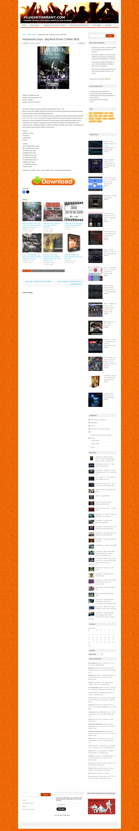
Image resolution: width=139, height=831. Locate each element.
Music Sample (95, 443)
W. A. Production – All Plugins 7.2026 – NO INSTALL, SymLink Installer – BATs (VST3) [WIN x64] (110, 361)
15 (109, 637)
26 (97, 642)
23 (113, 639)
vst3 (96, 115)
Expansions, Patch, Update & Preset (54, 25)
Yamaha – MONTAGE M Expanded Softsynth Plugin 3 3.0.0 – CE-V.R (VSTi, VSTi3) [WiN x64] (102, 670)
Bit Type (92, 425)
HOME (24, 800)
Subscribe (61, 809)
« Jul (89, 646)
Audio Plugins (34, 25)
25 (93, 642)
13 (101, 637)
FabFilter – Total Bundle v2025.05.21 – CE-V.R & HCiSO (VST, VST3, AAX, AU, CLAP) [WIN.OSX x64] (102, 677)
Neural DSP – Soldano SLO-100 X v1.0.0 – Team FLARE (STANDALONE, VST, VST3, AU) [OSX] (102, 707)
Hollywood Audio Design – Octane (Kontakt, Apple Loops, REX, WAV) (73, 256)
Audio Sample (97, 25)
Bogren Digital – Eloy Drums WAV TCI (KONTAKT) (109, 323)
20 (101, 639)
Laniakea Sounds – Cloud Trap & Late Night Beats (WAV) (109, 395)
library (105, 118)
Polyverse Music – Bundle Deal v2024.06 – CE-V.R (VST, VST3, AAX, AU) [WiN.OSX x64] (102, 733)
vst (90, 112)
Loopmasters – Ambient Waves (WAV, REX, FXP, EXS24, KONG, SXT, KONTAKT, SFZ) (105, 582)
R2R (105, 115)
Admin (26, 43)
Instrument (92, 121)
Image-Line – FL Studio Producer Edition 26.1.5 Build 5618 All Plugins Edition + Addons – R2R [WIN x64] (104, 459)
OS (91, 432)
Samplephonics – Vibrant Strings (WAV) (105, 545)
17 (89, 639)
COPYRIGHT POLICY (27, 803)
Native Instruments (98, 112)
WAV (111, 112)
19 (97, 639)
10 (89, 637)
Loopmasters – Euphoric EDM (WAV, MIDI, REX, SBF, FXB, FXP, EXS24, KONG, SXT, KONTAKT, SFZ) (105, 553)
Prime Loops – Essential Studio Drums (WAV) (37, 281)
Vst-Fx (110, 115)
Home (24, 25)
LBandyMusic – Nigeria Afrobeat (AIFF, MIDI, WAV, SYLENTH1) (110, 377)
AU (106, 112)
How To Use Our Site (28, 809)
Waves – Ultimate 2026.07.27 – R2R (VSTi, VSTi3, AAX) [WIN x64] (110, 251)
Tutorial (108, 25)
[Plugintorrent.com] (69, 22)
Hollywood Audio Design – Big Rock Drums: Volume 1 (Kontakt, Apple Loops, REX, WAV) (31, 256)
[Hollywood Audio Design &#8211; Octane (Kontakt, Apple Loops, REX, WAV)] (74, 242)
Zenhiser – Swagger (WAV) (102, 495)
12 (97, 637)
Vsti (91, 115)
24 (89, 642)
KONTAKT (98, 118)
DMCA (24, 806)
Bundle (91, 118)
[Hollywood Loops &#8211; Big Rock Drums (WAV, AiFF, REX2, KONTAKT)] (53, 211)
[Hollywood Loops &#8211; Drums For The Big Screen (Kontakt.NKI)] (74, 211)
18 (93, 639)
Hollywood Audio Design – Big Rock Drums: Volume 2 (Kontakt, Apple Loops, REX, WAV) (31, 225)
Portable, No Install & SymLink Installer (100, 435)
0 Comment (81, 43)
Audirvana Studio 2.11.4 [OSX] (101, 773)
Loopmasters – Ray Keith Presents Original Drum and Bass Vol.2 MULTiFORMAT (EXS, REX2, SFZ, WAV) (105, 601)
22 (109, 639)
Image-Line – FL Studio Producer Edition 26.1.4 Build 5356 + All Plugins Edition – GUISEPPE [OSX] (102, 699)
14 (105, 637)
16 (113, 637)
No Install (112, 118)
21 (105, 639)
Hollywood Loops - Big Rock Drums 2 (54, 270)
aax (100, 115)
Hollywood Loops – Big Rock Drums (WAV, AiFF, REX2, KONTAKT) (51, 225)
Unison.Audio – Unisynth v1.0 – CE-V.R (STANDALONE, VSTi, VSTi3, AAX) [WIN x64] (105, 472)
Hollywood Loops (37, 270)
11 (93, 637)
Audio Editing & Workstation (79, 25)
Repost (99, 121)
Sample (92, 438)
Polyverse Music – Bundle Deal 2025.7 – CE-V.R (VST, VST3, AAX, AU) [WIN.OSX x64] (101, 726)
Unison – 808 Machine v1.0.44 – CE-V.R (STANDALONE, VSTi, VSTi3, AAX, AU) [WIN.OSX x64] (110, 307)
